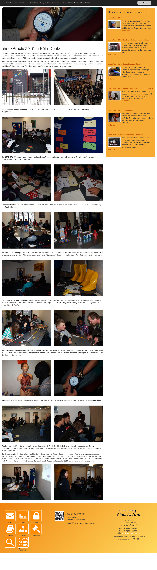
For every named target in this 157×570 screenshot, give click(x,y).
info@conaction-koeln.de (131, 533)
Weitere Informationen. (82, 3)
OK (144, 3)
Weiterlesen (126, 30)
